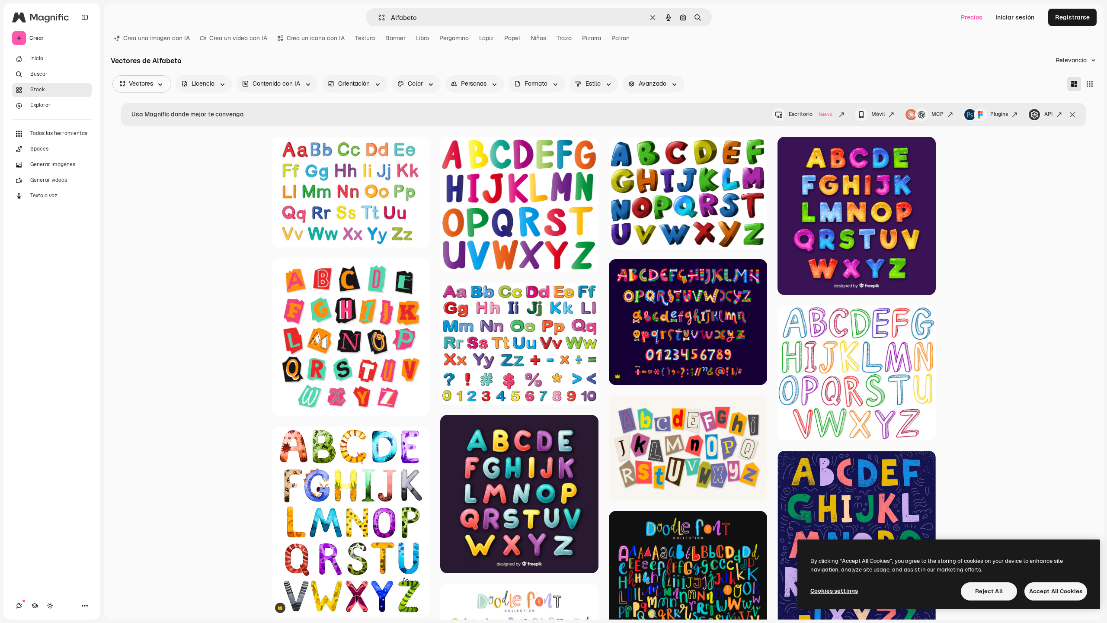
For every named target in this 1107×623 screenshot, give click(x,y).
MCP (937, 114)
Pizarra (591, 38)
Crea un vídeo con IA (238, 38)
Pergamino (454, 38)
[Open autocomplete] (378, 17)
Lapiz (486, 38)
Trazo (564, 38)
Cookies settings (834, 590)
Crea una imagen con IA (156, 38)
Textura (365, 38)
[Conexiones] (19, 606)
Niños (538, 38)
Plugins (999, 114)
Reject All (989, 591)
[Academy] (35, 606)
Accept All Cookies (1055, 591)
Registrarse (1072, 17)
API (1048, 114)
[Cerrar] (1072, 114)
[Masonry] (1074, 84)
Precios (971, 17)
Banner (395, 38)
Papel (512, 38)
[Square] (1090, 84)
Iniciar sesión (1014, 17)
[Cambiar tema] (50, 606)
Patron (620, 38)
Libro (422, 38)
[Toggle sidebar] (85, 17)
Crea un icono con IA (316, 38)
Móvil (878, 114)
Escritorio (810, 114)
